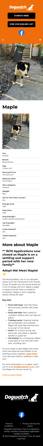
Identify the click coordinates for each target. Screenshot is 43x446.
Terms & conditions (8, 424)
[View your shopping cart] (40, 40)
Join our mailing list (21, 24)
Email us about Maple (12, 375)
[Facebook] (21, 33)
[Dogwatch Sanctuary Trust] (21, 396)
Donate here (21, 16)
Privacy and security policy (31, 424)
